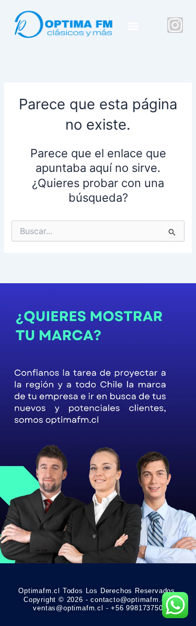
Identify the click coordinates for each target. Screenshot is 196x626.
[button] (133, 26)
